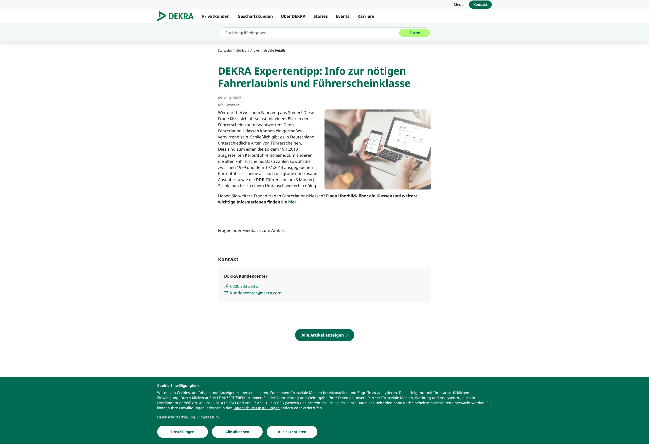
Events (342, 16)
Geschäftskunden (255, 16)
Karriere (365, 16)
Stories (321, 16)
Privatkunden (215, 16)
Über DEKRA (293, 16)
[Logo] (177, 16)
